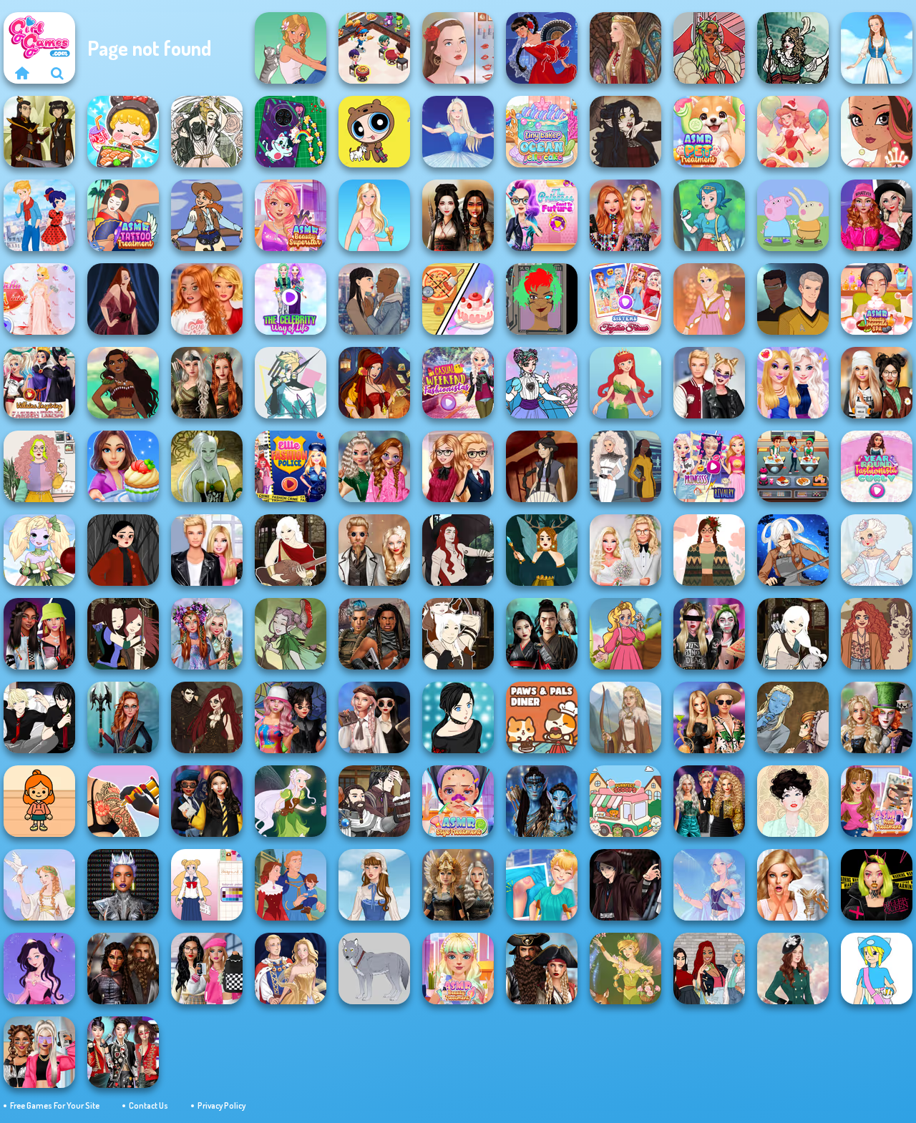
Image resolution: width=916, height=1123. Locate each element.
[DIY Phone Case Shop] (290, 131)
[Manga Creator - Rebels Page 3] (39, 717)
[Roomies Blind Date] (207, 550)
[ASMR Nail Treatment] (876, 801)
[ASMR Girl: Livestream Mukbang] (123, 131)
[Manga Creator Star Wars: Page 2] (625, 885)
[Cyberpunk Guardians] (374, 634)
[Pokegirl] (709, 215)
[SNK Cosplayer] (793, 550)
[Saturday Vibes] (39, 466)
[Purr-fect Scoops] (625, 801)
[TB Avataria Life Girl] (39, 801)
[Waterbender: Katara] (542, 466)
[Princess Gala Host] (39, 299)
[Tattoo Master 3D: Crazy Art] (123, 801)
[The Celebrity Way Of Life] (290, 299)
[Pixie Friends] (290, 801)
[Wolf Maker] (374, 968)
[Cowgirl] (207, 215)
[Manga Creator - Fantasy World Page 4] (290, 550)
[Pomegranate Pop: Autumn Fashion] (876, 634)
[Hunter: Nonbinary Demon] (290, 382)
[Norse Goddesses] (458, 885)
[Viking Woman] (625, 717)
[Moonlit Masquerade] (793, 48)
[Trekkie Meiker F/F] (625, 466)
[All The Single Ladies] (374, 299)
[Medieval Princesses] (123, 968)
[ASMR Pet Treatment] (709, 131)
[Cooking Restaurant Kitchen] (374, 48)
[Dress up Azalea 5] (39, 968)
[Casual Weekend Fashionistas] (458, 382)
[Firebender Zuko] (39, 131)
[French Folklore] (374, 885)
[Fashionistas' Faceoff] (39, 634)
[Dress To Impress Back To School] (876, 382)
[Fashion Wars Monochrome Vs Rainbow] (876, 215)
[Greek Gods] (39, 885)
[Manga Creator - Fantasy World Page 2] (458, 634)
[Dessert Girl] (793, 131)
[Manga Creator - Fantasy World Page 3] (123, 634)
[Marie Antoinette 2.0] (876, 550)
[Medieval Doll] (625, 48)
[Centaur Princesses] (123, 717)
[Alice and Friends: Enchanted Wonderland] (876, 717)
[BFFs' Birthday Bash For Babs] (709, 717)
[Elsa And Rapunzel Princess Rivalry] (709, 466)
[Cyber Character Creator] (542, 299)
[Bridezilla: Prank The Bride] (793, 885)
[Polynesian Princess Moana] (123, 382)
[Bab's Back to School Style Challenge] (207, 968)
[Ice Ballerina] (458, 131)
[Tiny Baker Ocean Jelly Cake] (542, 131)
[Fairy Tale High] (876, 131)
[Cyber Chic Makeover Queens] (123, 885)
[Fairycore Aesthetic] (709, 550)
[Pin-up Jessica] (123, 299)
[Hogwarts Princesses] (207, 801)
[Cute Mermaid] (625, 382)
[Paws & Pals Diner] (542, 717)
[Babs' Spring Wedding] (625, 550)
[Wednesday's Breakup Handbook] (374, 717)
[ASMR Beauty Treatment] (458, 968)
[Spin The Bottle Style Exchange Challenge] (290, 717)
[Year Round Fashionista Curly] (876, 466)
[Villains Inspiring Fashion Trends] (39, 382)
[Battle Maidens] (458, 215)
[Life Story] (290, 885)
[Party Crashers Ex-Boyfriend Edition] (709, 801)
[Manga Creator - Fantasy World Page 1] (793, 634)
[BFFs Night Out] (793, 382)
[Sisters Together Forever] (625, 299)
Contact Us (148, 1105)
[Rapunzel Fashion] (709, 299)
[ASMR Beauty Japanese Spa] (876, 299)
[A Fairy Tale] (290, 634)
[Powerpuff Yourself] (374, 131)
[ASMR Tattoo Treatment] (123, 215)
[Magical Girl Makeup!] (542, 382)
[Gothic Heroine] (625, 131)
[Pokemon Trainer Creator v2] (876, 968)
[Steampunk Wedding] (374, 550)
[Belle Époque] (793, 801)
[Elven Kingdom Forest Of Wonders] (207, 382)
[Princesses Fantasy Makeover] (207, 634)
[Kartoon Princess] (625, 634)
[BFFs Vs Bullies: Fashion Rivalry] (39, 1052)
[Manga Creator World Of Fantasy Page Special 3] (793, 717)
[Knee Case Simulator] (542, 885)
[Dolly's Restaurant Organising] (458, 299)
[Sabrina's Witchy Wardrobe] (123, 550)
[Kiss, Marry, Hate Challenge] (709, 382)
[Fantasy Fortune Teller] (374, 382)
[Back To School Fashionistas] (458, 466)
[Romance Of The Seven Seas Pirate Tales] (542, 968)
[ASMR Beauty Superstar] (290, 215)
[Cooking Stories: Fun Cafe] (123, 466)
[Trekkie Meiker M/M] (793, 299)
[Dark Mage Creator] (207, 466)
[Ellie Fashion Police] (290, 466)
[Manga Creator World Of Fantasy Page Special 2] (374, 801)
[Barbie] (374, 215)
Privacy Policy (221, 1105)
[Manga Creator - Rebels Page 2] (458, 717)
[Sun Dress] (290, 968)
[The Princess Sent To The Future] (542, 215)
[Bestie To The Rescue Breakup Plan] (207, 299)
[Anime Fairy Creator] (39, 550)
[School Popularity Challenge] (374, 466)
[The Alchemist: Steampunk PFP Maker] (207, 717)
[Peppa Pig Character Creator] (793, 215)
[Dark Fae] (542, 550)
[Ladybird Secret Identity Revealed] (39, 215)
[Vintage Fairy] (625, 968)
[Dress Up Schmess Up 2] (709, 48)
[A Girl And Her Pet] (290, 48)
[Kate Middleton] (793, 968)
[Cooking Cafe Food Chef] (793, 466)
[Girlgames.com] (21, 73)
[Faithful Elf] (709, 885)
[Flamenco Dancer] (542, 48)
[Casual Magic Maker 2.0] (458, 550)
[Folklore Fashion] (876, 48)
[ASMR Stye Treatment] (458, 801)
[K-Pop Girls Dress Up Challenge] (123, 1052)
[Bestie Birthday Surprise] (625, 215)
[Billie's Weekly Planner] (709, 634)
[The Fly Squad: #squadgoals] (709, 968)
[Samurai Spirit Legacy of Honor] (542, 634)
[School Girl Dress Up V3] (207, 885)
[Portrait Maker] (458, 48)
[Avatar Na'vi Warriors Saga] (542, 801)
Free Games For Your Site (54, 1105)
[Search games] (57, 73)
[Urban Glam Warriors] (876, 885)
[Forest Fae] (207, 131)
